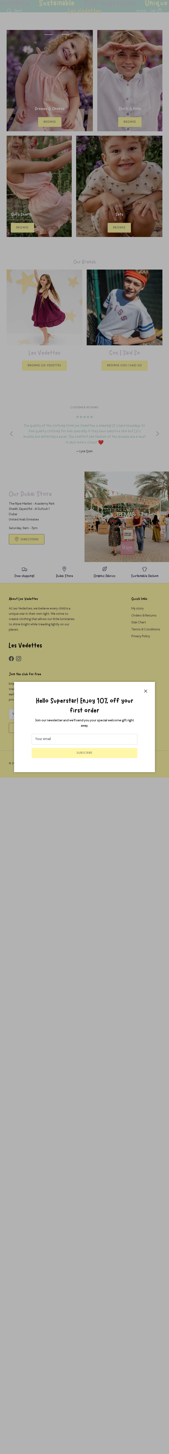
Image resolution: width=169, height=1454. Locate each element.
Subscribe (84, 753)
